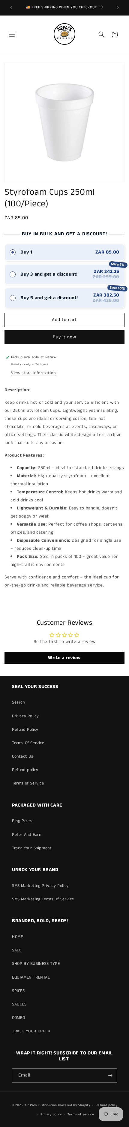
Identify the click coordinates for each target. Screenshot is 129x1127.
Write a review (64, 657)
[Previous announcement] (11, 7)
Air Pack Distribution (41, 1105)
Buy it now (64, 337)
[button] (12, 34)
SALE (16, 950)
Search (18, 702)
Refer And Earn (26, 835)
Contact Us (22, 756)
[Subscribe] (110, 1075)
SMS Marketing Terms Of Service (43, 899)
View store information (33, 373)
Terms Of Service (28, 743)
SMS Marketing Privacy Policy (40, 886)
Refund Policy (25, 730)
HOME (17, 937)
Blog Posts (22, 821)
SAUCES (19, 1004)
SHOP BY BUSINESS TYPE (36, 964)
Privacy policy (51, 1114)
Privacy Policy (25, 716)
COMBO (18, 1018)
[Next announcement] (117, 7)
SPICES (18, 991)
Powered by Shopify (74, 1105)
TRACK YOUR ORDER (31, 1031)
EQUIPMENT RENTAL (31, 977)
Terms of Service (28, 783)
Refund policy (25, 770)
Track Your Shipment (32, 848)
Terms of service (81, 1114)
